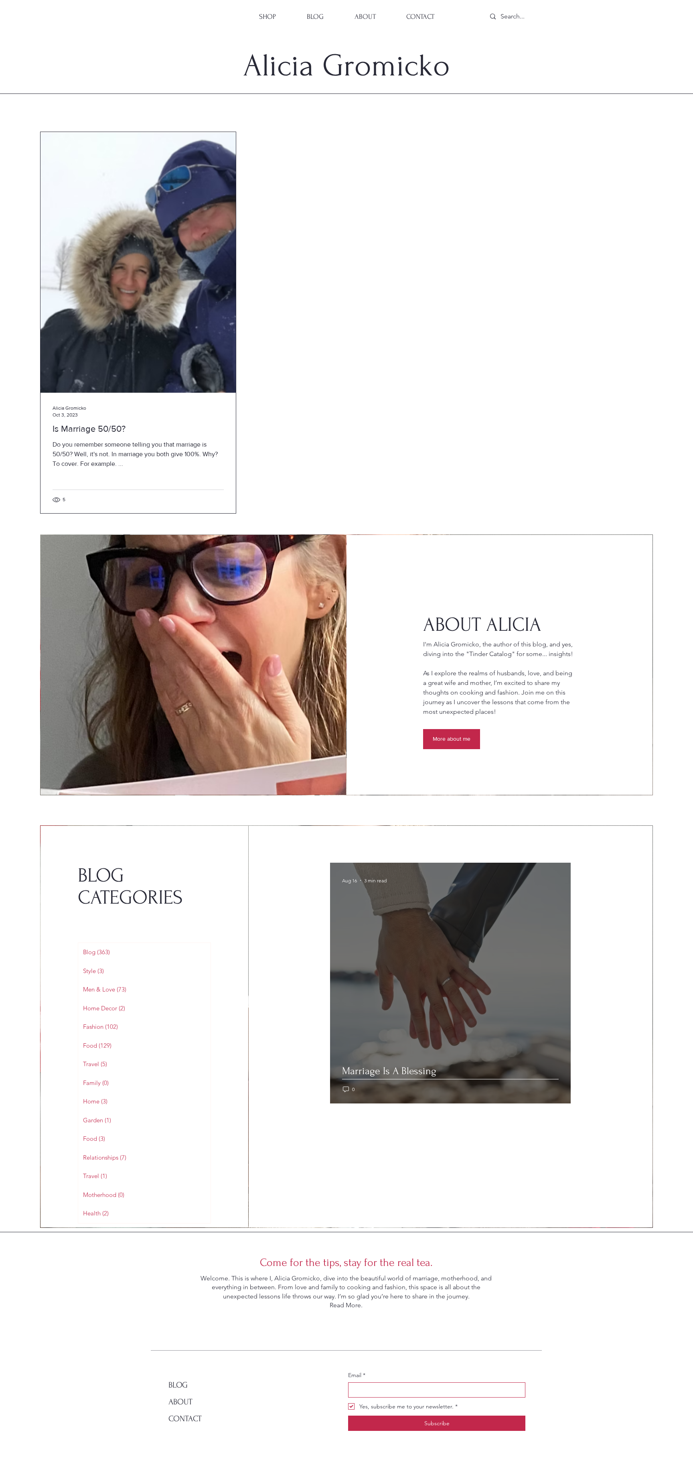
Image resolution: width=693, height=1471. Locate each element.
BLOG (178, 1385)
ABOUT (180, 1401)
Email (356, 1375)
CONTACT (185, 1418)
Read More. (346, 1305)
